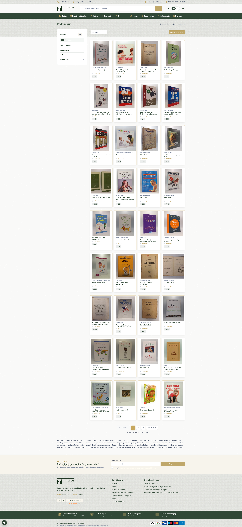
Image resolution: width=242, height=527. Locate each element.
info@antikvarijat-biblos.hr (84, 2)
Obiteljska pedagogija (171, 70)
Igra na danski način (123, 240)
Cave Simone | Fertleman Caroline (125, 152)
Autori (95, 16)
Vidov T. (166, 365)
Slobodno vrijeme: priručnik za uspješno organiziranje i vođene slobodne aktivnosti (123, 114)
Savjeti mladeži (145, 325)
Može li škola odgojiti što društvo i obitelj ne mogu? (148, 113)
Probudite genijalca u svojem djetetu (123, 70)
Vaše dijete (143, 197)
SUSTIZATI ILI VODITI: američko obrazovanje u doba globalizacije (100, 369)
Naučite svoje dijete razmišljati (98, 238)
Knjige (64, 16)
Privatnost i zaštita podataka (123, 493)
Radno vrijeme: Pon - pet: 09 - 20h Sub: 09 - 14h (161, 493)
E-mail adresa (116, 460)
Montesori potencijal (99, 70)
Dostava (115, 484)
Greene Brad (119, 322)
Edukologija (144, 155)
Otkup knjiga (149, 16)
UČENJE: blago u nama (123, 367)
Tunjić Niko (143, 110)
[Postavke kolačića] (4, 522)
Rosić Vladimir (168, 67)
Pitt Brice (119, 280)
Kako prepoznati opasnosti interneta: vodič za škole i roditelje (101, 113)
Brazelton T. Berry (145, 195)
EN (177, 8)
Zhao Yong (95, 365)
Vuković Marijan (145, 280)
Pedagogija (97, 73)
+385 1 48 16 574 (65, 2)
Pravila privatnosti (91, 525)
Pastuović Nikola (145, 152)
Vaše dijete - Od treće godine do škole (171, 410)
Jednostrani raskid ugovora (122, 496)
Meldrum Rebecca (169, 237)
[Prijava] (168, 9)
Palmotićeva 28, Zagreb (155, 2)
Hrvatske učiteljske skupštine (146, 283)
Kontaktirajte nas (118, 501)
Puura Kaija (143, 237)
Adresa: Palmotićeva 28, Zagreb (156, 490)
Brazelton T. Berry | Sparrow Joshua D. (173, 407)
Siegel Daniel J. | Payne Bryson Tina (101, 280)
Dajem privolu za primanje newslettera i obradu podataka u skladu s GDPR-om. (135, 468)
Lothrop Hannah (145, 365)
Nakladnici (108, 16)
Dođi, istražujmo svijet (147, 410)
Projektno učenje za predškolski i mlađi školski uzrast (101, 411)
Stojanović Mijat (169, 280)
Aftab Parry (95, 110)
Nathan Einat (120, 195)
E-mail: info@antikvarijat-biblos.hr (157, 487)
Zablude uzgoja (169, 282)
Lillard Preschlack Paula (99, 67)
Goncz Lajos (95, 195)
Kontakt (178, 16)
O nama (135, 16)
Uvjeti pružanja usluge (102, 525)
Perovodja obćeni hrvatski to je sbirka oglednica (149, 70)
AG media (81, 523)
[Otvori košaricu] (183, 9)
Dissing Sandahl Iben (122, 237)
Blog (119, 16)
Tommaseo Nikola (145, 322)
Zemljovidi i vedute (79, 16)
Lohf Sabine (143, 407)
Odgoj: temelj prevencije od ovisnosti (101, 155)
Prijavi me (172, 464)
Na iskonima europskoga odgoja (172, 155)
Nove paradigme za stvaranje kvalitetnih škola (123, 326)
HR (174, 8)
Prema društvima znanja (172, 322)
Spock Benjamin (169, 195)
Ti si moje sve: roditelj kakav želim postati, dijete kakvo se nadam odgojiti (125, 199)
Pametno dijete (121, 155)
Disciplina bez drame (99, 282)
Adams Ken (119, 67)
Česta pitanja (164, 16)
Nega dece (167, 197)
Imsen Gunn (119, 407)
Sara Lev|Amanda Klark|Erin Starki (101, 407)
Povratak (68, 40)
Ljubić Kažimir (144, 67)
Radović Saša (95, 152)
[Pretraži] (158, 8)
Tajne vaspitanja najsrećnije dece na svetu (148, 240)
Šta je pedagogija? (122, 410)
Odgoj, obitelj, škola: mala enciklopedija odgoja (172, 113)
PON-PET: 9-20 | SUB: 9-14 (176, 2)
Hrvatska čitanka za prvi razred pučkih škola (172, 368)
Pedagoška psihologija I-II (101, 197)
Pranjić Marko (168, 152)
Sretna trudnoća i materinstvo (122, 283)
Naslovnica (165, 24)
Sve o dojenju (144, 367)
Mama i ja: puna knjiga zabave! (172, 240)
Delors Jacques (120, 365)
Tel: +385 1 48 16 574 (151, 484)
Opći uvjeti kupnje (118, 490)
